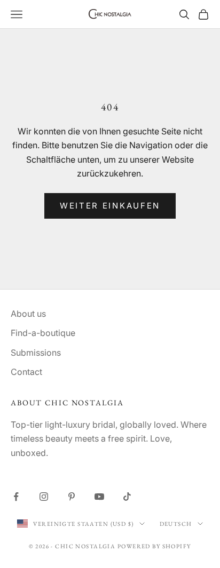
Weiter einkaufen (110, 206)
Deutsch (176, 523)
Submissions (36, 352)
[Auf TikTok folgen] (127, 496)
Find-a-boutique (43, 332)
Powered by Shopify (154, 546)
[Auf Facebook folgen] (16, 496)
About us (28, 313)
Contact (26, 371)
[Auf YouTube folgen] (99, 496)
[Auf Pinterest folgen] (71, 496)
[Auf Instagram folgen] (43, 496)
